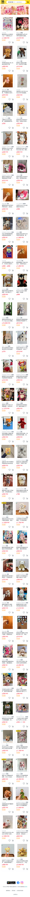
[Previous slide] (2, 24)
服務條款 (8, 890)
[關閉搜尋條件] (15, 2)
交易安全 (15, 894)
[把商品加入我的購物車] (13, 42)
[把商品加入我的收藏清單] (9, 42)
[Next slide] (13, 24)
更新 (26, 886)
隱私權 (13, 890)
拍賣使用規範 (20, 890)
